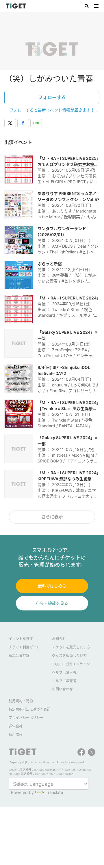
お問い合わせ (62, 689)
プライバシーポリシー (26, 718)
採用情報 (16, 735)
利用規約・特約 (21, 701)
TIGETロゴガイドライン (71, 664)
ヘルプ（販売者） (66, 681)
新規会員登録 (19, 655)
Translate (54, 792)
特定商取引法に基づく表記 (29, 709)
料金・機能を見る (52, 603)
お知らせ (59, 639)
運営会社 (16, 726)
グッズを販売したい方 (69, 655)
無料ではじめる (52, 585)
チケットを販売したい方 (71, 647)
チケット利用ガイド (24, 647)
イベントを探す (21, 639)
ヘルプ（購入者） (66, 672)
